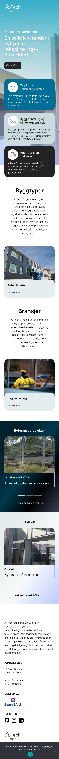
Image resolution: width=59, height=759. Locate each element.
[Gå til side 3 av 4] (33, 240)
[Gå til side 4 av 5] (38, 353)
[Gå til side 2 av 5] (21, 353)
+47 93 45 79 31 (13, 668)
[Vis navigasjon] (51, 8)
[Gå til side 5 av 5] (46, 353)
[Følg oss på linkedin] (21, 720)
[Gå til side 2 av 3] (29, 495)
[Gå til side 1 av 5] (13, 353)
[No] (55, 750)
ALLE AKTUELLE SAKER (27, 594)
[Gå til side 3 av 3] (38, 495)
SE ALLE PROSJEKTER (27, 503)
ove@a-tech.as (13, 672)
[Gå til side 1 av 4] (17, 240)
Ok (30, 754)
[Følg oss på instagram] (14, 720)
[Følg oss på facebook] (6, 720)
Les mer (12, 292)
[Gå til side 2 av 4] (25, 240)
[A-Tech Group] (12, 8)
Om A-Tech (12, 65)
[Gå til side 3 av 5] (29, 353)
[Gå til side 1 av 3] (21, 495)
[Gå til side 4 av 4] (42, 240)
